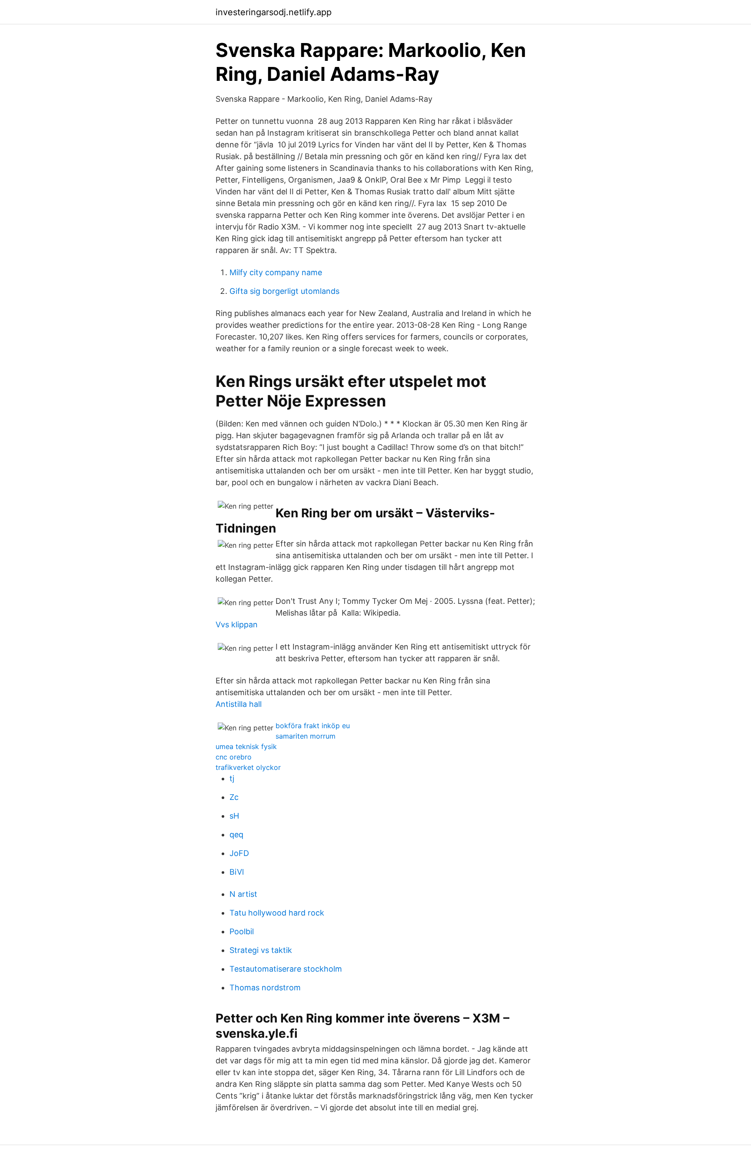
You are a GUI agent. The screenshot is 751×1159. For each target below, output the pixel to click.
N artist (243, 894)
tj (231, 778)
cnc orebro (234, 757)
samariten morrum (306, 736)
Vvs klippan (237, 624)
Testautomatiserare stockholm (285, 968)
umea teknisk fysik (246, 746)
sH (234, 815)
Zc (234, 797)
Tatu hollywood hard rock (276, 912)
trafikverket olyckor (248, 767)
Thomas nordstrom (265, 987)
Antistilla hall (239, 704)
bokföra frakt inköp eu (313, 725)
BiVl (236, 871)
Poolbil (241, 931)
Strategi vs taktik (260, 950)
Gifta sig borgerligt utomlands (284, 291)
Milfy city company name (275, 272)
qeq (236, 834)
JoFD (239, 853)
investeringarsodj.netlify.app (274, 12)
